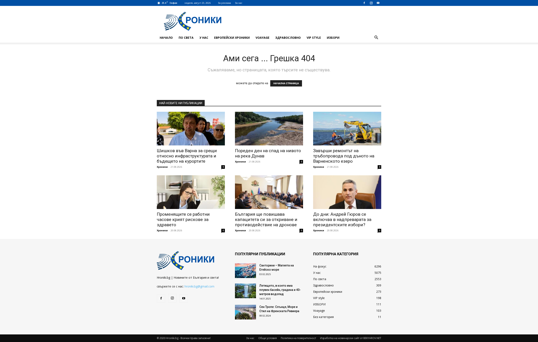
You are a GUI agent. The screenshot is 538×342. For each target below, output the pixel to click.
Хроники (162, 166)
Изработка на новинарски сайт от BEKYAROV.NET (350, 338)
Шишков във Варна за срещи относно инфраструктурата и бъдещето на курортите (187, 156)
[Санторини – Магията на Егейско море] (245, 270)
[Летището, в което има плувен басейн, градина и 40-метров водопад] (245, 290)
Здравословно (288, 38)
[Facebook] (364, 3)
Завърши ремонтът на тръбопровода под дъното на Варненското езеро (343, 156)
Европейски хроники (232, 38)
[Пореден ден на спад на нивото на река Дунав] (269, 128)
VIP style (314, 38)
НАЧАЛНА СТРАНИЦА (286, 83)
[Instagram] (371, 3)
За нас (238, 2)
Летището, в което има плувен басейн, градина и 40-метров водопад (280, 290)
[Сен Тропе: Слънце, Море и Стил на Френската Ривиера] (245, 312)
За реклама (224, 2)
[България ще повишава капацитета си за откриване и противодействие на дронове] (269, 192)
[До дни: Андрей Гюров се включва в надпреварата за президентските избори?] (347, 192)
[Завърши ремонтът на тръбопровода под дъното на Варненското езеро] (347, 128)
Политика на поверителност (298, 338)
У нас (203, 38)
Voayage (262, 38)
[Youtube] (378, 3)
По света (186, 38)
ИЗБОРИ (333, 38)
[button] (376, 38)
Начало (166, 38)
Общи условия (267, 338)
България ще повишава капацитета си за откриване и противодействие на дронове (266, 219)
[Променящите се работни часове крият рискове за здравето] (191, 192)
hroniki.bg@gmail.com (199, 286)
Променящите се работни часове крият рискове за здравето (183, 219)
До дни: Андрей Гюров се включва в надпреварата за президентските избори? (342, 219)
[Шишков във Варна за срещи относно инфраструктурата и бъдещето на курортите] (191, 128)
